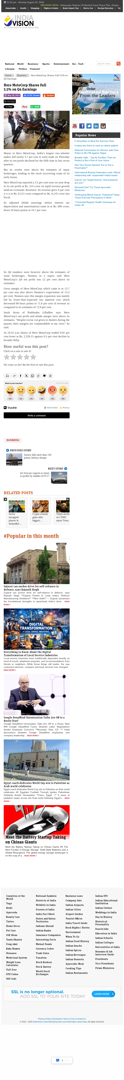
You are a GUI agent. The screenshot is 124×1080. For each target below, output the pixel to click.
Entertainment (61, 64)
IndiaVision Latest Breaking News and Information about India (60, 1022)
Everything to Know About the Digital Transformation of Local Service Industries (31, 653)
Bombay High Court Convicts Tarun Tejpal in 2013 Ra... (92, 5)
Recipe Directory (105, 8)
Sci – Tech (77, 64)
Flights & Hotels (51, 8)
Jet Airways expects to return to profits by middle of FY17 (34, 474)
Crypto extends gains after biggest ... (40, 517)
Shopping (35, 8)
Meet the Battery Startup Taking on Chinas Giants (35, 839)
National (9, 64)
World (20, 64)
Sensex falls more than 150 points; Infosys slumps (37, 456)
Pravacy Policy (44, 1019)
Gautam (50, 95)
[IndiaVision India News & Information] (21, 21)
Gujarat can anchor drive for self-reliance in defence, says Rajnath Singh (31, 588)
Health (23, 8)
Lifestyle (10, 69)
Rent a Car (88, 8)
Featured (35, 69)
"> (41, 107)
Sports (46, 64)
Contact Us (81, 1019)
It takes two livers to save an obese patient (96, 145)
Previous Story (20, 450)
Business (33, 64)
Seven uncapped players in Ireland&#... (15, 518)
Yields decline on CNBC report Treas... (63, 517)
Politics (23, 69)
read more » (10, 670)
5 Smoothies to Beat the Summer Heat (94, 141)
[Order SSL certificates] (62, 1000)
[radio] (7, 358)
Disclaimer (57, 1019)
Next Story (55, 468)
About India (10, 8)
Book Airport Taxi (71, 8)
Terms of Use (69, 1019)
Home (8, 75)
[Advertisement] (83, 36)
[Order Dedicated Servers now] (96, 113)
